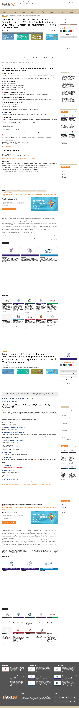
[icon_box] (19, 3)
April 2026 (64, 176)
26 (61, 47)
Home (3, 15)
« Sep (67, 48)
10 (73, 40)
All (75, 111)
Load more (68, 104)
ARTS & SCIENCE (7, 15)
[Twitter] (59, 697)
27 (63, 47)
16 (71, 42)
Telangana (68, 27)
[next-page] (4, 264)
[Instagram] (67, 701)
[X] (64, 31)
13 (63, 42)
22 (68, 44)
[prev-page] (2, 264)
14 (66, 42)
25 (75, 44)
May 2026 (63, 174)
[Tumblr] (59, 701)
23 (71, 44)
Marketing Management (32, 190)
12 (61, 42)
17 (73, 42)
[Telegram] (69, 31)
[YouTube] (70, 701)
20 (63, 44)
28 (66, 47)
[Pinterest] (71, 31)
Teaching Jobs (39, 190)
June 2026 (64, 172)
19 (61, 44)
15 (68, 42)
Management (21, 190)
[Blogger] (67, 697)
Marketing (26, 190)
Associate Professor (15, 190)
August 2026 (64, 169)
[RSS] (74, 701)
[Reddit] (55, 701)
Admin (53, 30)
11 (75, 40)
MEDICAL (26, 304)
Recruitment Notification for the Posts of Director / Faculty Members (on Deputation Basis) (19, 158)
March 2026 (64, 177)
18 (75, 42)
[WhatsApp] (66, 31)
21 (66, 44)
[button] (71, 2)
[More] (73, 31)
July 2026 (63, 171)
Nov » (70, 48)
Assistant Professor (8, 190)
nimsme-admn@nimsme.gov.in (10, 146)
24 (73, 44)
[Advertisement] (30, 48)
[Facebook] (61, 31)
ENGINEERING (15, 304)
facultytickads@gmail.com (30, 702)
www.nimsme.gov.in (9, 147)
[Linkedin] (70, 697)
